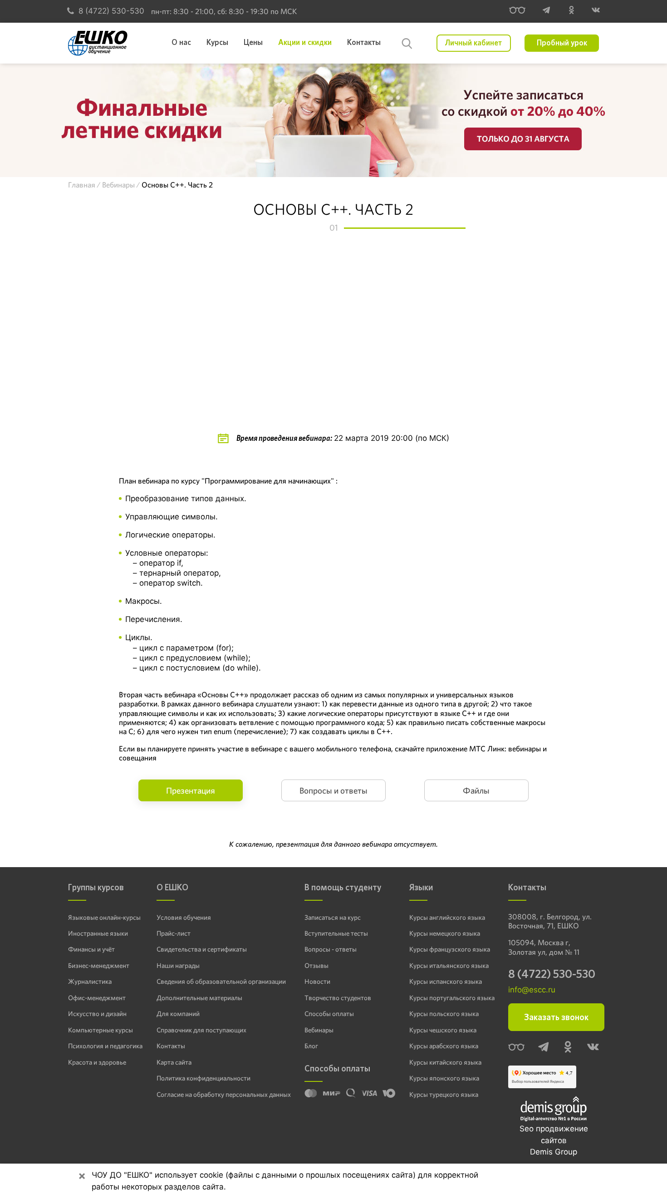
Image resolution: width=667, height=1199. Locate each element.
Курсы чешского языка (442, 1030)
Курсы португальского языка (452, 997)
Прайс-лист (174, 933)
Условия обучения (184, 917)
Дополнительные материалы (199, 997)
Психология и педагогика (105, 1046)
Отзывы (316, 965)
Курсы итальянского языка (449, 965)
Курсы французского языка (449, 949)
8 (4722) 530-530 (111, 10)
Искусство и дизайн (97, 1013)
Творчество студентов (337, 997)
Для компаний (178, 1013)
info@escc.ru (531, 989)
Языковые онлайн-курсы (104, 917)
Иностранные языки (98, 933)
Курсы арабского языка (443, 1046)
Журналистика (90, 981)
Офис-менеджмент (97, 997)
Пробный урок (562, 43)
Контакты (171, 1046)
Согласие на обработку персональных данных (224, 1094)
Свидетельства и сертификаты (202, 949)
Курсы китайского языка (445, 1062)
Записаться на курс (332, 917)
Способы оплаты (329, 1013)
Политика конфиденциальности (203, 1078)
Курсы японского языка (444, 1078)
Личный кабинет (473, 43)
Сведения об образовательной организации (221, 981)
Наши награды (178, 965)
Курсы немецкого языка (444, 933)
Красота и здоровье (97, 1062)
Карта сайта (174, 1062)
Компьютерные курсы (100, 1030)
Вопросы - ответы (330, 949)
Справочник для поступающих (201, 1030)
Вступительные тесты (336, 933)
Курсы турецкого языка (443, 1094)
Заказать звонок (556, 1017)
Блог (311, 1046)
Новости (317, 981)
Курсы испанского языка (445, 981)
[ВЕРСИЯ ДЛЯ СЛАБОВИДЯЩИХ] (517, 11)
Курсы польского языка (444, 1013)
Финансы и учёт (91, 949)
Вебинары (319, 1030)
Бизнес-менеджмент (98, 965)
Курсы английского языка (447, 917)
